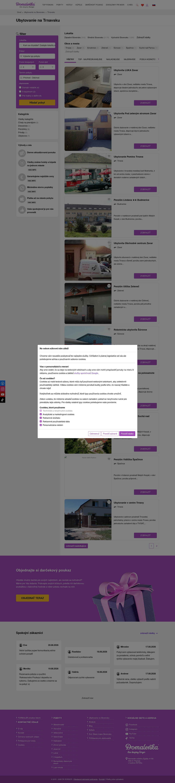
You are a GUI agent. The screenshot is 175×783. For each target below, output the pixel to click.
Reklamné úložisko (51, 417)
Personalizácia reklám (53, 425)
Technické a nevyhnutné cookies (57, 410)
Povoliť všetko (127, 433)
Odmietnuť (94, 433)
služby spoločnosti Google (86, 373)
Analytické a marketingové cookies (58, 414)
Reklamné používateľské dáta (56, 421)
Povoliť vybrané (110, 433)
